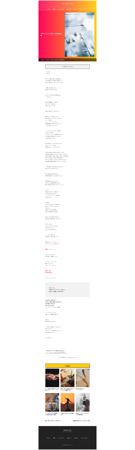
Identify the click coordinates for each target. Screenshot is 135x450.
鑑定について (69, 9)
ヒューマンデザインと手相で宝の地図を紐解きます (56, 352)
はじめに (49, 9)
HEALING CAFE (67, 3)
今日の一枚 (48, 59)
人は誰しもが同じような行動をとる (53, 420)
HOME (43, 59)
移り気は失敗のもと (80, 388)
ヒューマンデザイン (60, 9)
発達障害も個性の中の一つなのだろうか (80, 420)
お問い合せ (75, 9)
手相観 (54, 9)
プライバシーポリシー (83, 9)
